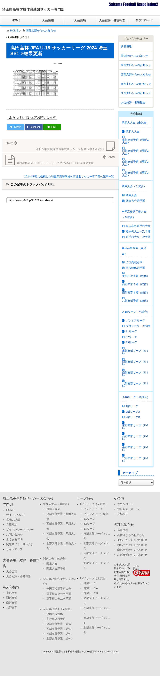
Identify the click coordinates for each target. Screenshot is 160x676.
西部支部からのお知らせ (136, 74)
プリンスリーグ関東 (138, 326)
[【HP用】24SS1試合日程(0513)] (35, 81)
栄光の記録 (13, 519)
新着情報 (126, 46)
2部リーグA (133, 411)
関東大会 (131, 195)
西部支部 (11, 597)
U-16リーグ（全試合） (136, 397)
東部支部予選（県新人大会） (135, 141)
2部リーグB (133, 417)
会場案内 (122, 513)
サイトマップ (14, 549)
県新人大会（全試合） (135, 122)
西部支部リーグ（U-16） (135, 437)
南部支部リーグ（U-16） (135, 448)
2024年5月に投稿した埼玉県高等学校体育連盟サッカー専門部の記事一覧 (69, 176)
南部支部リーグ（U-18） (135, 374)
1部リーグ (132, 406)
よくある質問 (14, 539)
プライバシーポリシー (20, 529)
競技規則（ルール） (129, 508)
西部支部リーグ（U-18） (135, 363)
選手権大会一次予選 (138, 231)
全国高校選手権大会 (138, 226)
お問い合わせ (14, 534)
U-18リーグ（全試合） (136, 311)
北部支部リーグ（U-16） (135, 459)
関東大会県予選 (135, 200)
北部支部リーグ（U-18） (135, 385)
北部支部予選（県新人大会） (135, 174)
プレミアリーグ (135, 320)
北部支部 (11, 607)
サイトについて (15, 514)
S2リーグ (131, 337)
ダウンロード (125, 504)
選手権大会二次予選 (138, 236)
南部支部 (11, 602)
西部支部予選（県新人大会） (135, 152)
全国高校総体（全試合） (134, 250)
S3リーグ (131, 342)
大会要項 (11, 571)
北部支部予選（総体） (135, 300)
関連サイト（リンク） (20, 544)
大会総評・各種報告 (133, 102)
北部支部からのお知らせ (136, 93)
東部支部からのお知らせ (136, 65)
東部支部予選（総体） (135, 276)
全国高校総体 (134, 262)
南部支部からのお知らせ (41, 30)
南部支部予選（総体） (135, 292)
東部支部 (11, 592)
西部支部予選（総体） (135, 284)
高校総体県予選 (135, 267)
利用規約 (11, 524)
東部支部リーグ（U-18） (135, 352)
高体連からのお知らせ (134, 55)
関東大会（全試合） (134, 186)
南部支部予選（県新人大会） (135, 163)
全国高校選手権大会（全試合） (134, 214)
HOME (14, 30)
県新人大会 (133, 131)
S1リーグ (131, 331)
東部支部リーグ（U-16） (135, 426)
